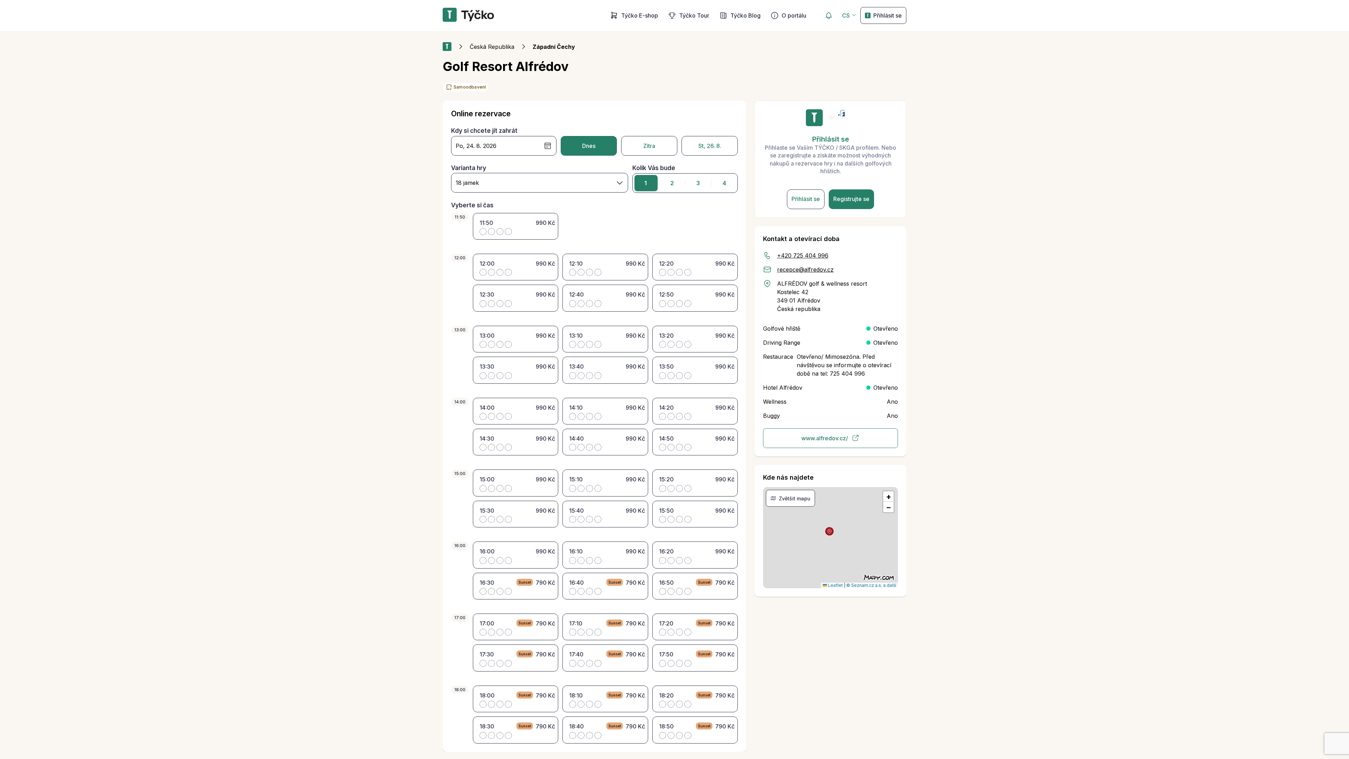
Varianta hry (468, 167)
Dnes (588, 145)
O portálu (794, 15)
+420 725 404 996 (802, 255)
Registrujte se (851, 198)
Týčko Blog (745, 15)
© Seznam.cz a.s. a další (871, 585)
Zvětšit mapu (794, 498)
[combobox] (539, 183)
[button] (829, 531)
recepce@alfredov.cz (805, 269)
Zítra (649, 145)
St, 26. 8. (709, 145)
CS (846, 15)
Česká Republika (492, 46)
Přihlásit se (887, 15)
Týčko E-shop (639, 15)
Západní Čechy (554, 46)
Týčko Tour (694, 15)
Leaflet (835, 585)
